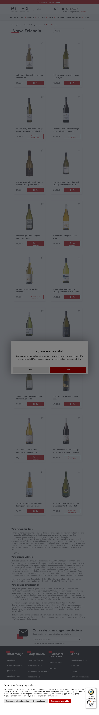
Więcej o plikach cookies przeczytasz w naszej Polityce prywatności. (31, 696)
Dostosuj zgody (39, 701)
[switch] (91, 705)
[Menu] (95, 689)
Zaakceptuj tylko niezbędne (17, 701)
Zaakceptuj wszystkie (60, 701)
